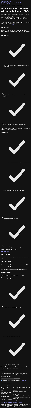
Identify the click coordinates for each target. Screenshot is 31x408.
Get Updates (12, 24)
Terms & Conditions (12, 402)
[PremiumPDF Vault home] (6, 1)
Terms (16, 2)
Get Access (9, 3)
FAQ (5, 2)
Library (2, 2)
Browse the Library (5, 24)
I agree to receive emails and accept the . (15, 380)
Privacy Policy (24, 380)
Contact (20, 2)
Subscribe (9, 2)
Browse (4, 3)
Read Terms (3, 251)
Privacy (13, 2)
